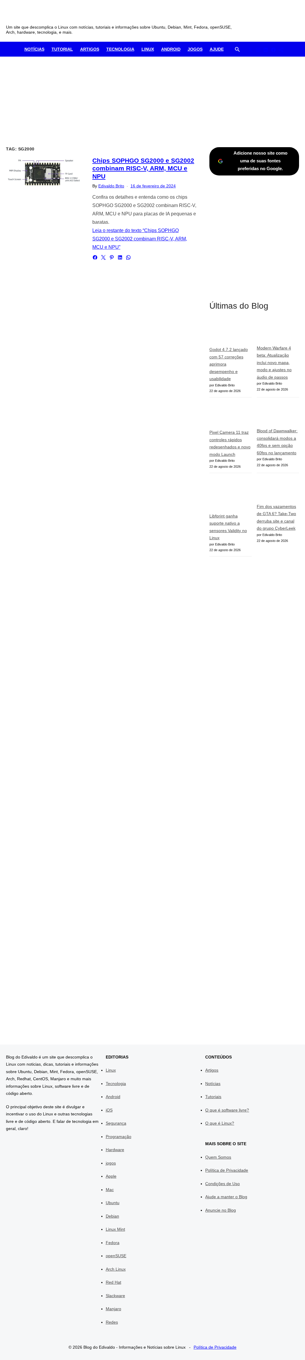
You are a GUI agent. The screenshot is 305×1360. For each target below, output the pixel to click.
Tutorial (62, 49)
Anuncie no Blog (220, 1210)
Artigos (89, 49)
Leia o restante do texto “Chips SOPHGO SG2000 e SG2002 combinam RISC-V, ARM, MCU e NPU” (139, 239)
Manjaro (113, 1308)
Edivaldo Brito (111, 186)
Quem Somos (218, 1157)
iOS (109, 1110)
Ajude (217, 49)
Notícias (34, 49)
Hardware (115, 1149)
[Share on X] (103, 257)
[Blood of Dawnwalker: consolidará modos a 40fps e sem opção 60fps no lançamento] (278, 415)
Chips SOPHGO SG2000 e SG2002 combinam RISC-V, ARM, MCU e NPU (143, 168)
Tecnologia (120, 49)
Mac (110, 1189)
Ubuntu (112, 1202)
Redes (112, 1322)
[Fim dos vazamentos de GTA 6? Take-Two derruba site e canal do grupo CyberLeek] (278, 490)
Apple (111, 1176)
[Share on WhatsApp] (128, 257)
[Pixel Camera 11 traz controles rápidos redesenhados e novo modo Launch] (230, 416)
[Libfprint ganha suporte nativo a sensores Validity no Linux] (230, 495)
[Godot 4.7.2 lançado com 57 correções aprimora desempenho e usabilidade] (230, 333)
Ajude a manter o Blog (226, 1196)
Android (170, 49)
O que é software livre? (227, 1110)
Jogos (195, 49)
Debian (112, 1216)
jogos (111, 1163)
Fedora (112, 1242)
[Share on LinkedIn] (120, 257)
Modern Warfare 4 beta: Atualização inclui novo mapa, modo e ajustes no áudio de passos (274, 363)
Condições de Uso (222, 1183)
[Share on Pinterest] (111, 257)
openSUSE (116, 1255)
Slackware (115, 1295)
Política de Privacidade (226, 1170)
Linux (147, 49)
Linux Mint (115, 1229)
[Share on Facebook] (95, 257)
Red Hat (113, 1282)
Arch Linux (116, 1269)
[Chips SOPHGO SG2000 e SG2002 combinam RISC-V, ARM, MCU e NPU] (44, 171)
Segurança (116, 1123)
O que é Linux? (219, 1123)
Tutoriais (213, 1096)
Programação (118, 1136)
